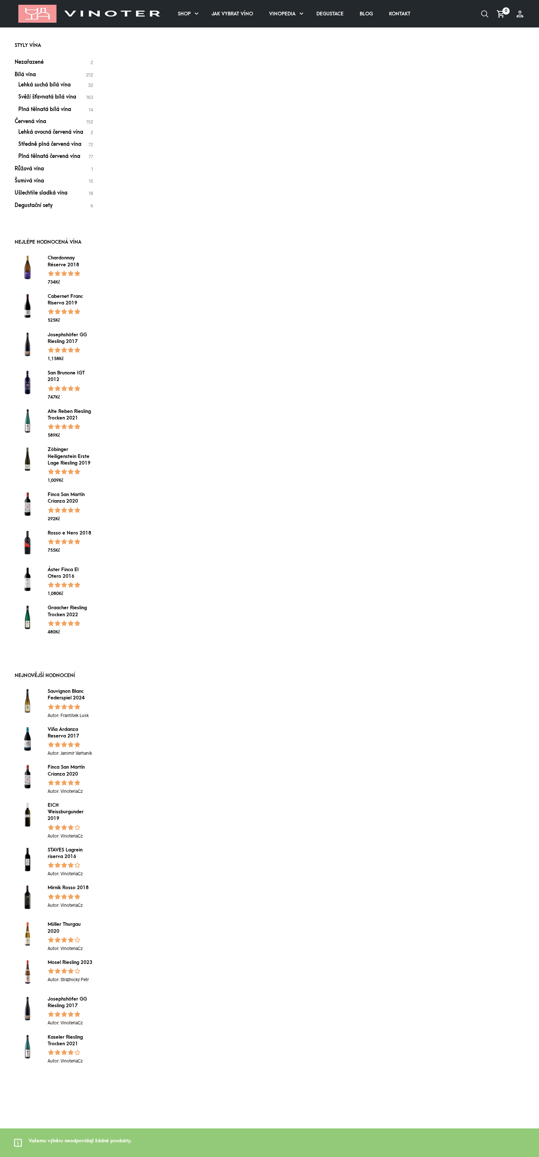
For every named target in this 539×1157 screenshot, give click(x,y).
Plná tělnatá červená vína (49, 156)
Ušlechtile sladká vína (41, 193)
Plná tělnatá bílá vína (44, 109)
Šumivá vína (29, 181)
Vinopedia (282, 13)
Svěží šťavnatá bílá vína (47, 97)
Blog (366, 13)
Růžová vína (29, 169)
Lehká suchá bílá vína (44, 85)
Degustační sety (34, 205)
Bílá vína (25, 74)
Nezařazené (29, 62)
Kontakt (399, 13)
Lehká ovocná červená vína (50, 132)
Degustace (330, 13)
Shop (184, 13)
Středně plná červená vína (49, 144)
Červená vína (30, 121)
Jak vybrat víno (232, 13)
